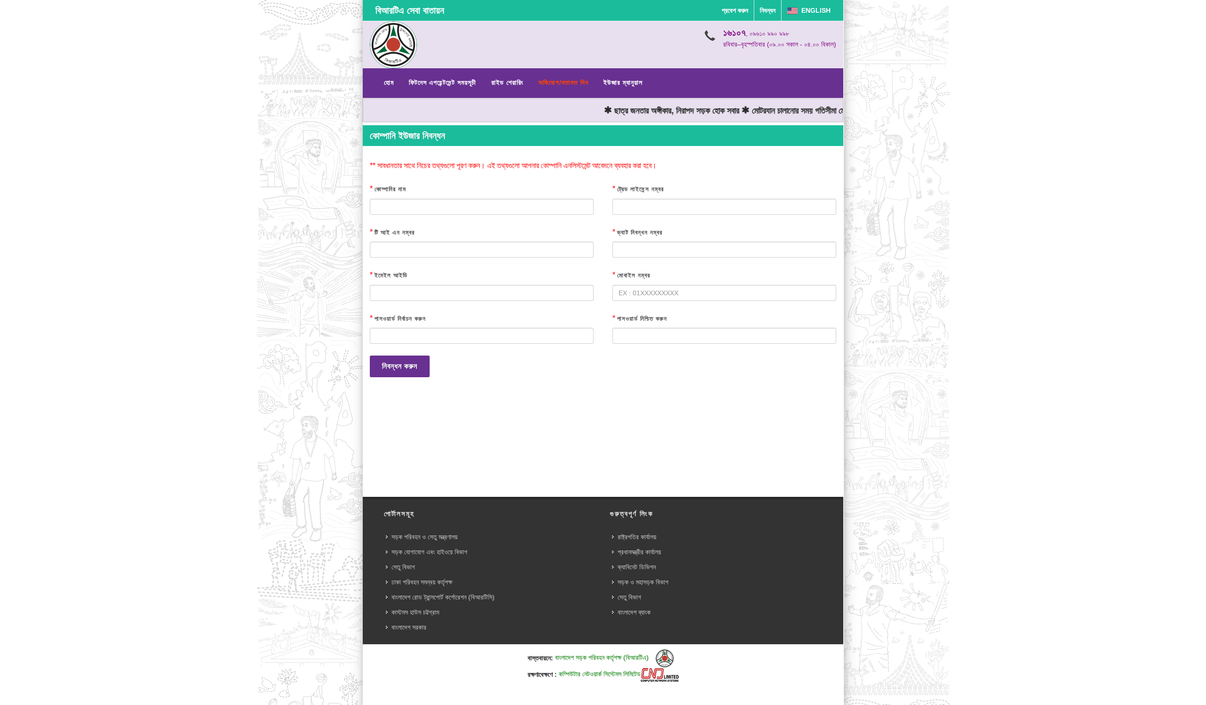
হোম (389, 82)
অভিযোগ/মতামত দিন (563, 82)
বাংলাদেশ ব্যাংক (634, 612)
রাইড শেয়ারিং (507, 82)
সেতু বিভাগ (403, 567)
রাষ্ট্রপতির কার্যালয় (637, 537)
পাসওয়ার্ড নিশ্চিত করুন (642, 318)
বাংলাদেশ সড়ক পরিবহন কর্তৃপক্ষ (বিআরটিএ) (603, 657)
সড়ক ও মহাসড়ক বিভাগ (643, 582)
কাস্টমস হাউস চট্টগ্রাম (415, 612)
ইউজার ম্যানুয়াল (623, 82)
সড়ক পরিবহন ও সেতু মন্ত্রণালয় (424, 537)
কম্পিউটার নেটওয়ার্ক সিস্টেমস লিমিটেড (600, 674)
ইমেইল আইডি (391, 275)
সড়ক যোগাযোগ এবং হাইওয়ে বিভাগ (429, 552)
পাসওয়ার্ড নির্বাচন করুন (400, 318)
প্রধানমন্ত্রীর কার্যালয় (639, 552)
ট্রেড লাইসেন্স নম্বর (640, 189)
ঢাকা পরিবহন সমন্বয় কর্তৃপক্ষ (421, 582)
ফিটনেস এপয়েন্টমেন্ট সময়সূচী (442, 82)
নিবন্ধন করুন (399, 366)
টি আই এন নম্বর (395, 232)
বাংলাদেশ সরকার (408, 627)
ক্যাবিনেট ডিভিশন (637, 567)
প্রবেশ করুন (735, 10)
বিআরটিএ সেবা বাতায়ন (409, 10)
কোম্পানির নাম (390, 189)
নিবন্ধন (767, 10)
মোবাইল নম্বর (633, 275)
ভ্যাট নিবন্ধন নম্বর (639, 232)
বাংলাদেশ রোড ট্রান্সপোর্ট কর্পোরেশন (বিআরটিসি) (443, 597)
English (814, 10)
